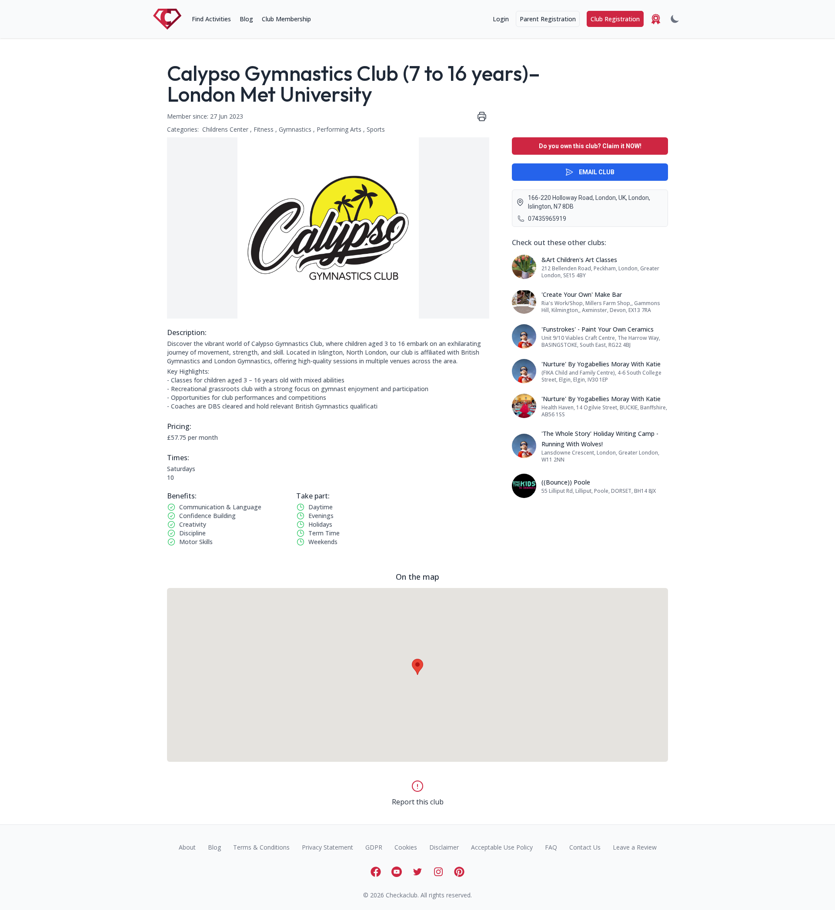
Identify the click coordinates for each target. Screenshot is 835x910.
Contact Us (585, 847)
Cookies (405, 847)
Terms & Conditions (261, 847)
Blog (246, 19)
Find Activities (211, 19)
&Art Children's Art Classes (579, 260)
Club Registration (615, 19)
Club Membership (286, 19)
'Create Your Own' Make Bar (581, 294)
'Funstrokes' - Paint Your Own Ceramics (597, 329)
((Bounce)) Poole (565, 482)
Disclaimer (444, 847)
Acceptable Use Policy (502, 847)
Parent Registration (548, 19)
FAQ (551, 847)
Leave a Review (635, 847)
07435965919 (547, 218)
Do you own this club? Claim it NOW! (590, 146)
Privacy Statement (327, 847)
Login (501, 19)
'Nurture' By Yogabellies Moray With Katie (601, 364)
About (187, 847)
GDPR (373, 847)
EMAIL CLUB (597, 172)
